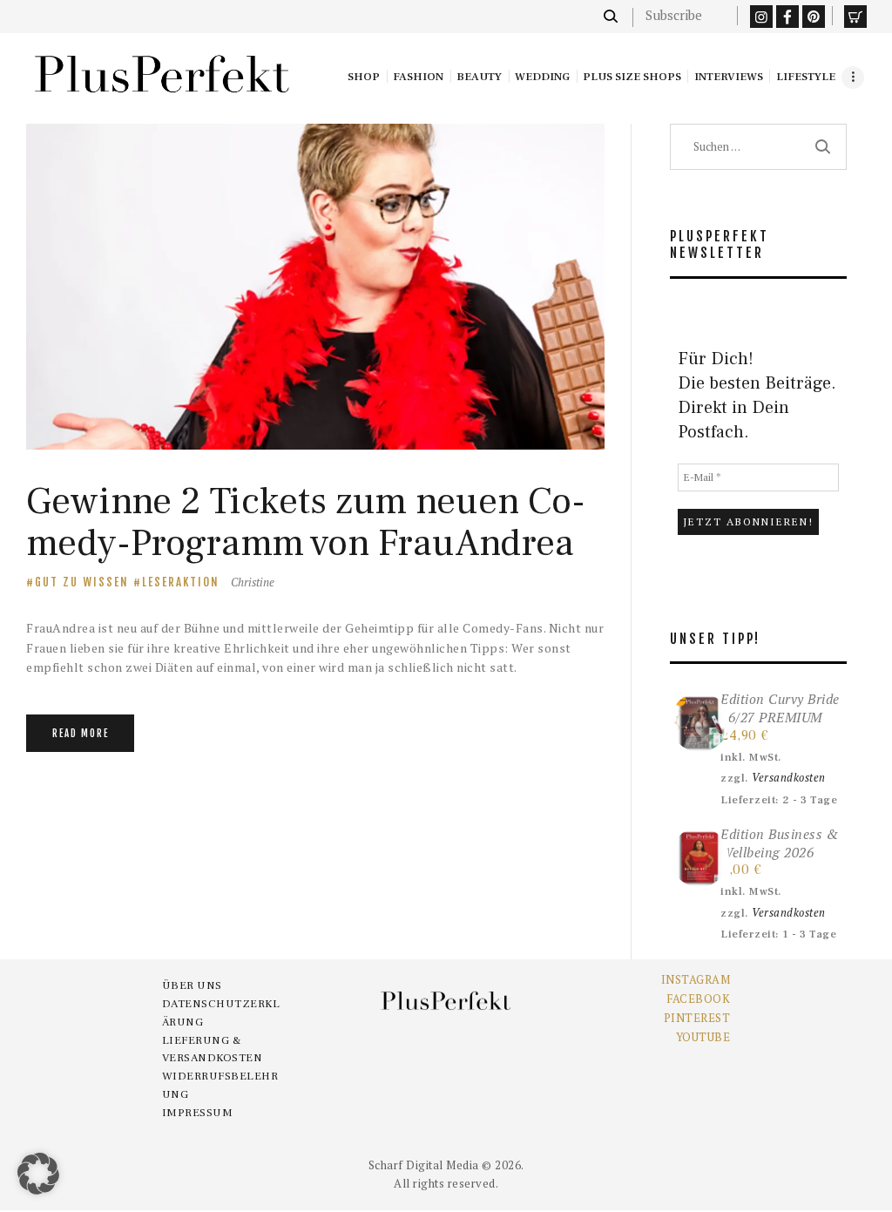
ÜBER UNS (192, 985)
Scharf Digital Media (423, 1165)
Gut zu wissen (82, 582)
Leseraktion (181, 582)
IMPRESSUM (197, 1113)
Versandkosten (789, 777)
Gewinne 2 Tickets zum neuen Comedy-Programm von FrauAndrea (305, 522)
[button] (38, 1173)
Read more (80, 734)
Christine (252, 582)
